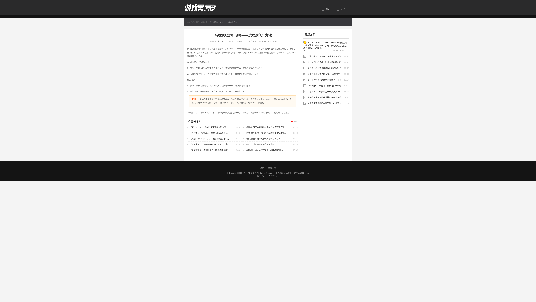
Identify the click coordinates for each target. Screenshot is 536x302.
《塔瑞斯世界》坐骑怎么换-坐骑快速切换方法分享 (266, 150)
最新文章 (272, 168)
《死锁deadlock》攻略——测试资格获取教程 (269, 112)
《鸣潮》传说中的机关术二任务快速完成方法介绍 (210, 139)
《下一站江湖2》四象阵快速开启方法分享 (208, 127)
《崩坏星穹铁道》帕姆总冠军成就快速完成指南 (265, 133)
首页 (328, 9)
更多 (294, 122)
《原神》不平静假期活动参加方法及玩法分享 (264, 127)
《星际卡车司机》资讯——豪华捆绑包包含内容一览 (217, 112)
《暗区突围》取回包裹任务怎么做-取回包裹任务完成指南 (210, 144)
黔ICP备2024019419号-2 (268, 176)
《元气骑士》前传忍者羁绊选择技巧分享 (262, 139)
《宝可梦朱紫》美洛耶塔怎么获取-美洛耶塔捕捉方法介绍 (210, 150)
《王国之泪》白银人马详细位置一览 (260, 144)
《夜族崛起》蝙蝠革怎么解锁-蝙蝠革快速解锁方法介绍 (210, 133)
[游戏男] (200, 6)
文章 (343, 9)
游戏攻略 (204, 22)
